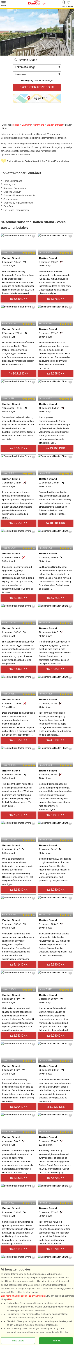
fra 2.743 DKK (18, 1035)
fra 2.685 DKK (55, 669)
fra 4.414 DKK (18, 964)
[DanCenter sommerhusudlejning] (37, 4)
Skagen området (55, 125)
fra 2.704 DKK (18, 1106)
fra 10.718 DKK (18, 373)
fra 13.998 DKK (55, 448)
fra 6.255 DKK (18, 523)
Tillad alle (56, 1340)
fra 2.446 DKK (18, 669)
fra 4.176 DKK (55, 298)
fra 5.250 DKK (55, 889)
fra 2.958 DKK (18, 597)
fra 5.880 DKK (55, 964)
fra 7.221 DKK (18, 815)
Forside (15, 125)
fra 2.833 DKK (18, 1177)
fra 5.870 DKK (55, 1248)
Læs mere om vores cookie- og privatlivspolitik (23, 1296)
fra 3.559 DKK (18, 298)
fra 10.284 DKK (55, 523)
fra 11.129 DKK (55, 1106)
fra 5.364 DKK (18, 448)
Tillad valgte (18, 1340)
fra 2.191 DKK (55, 815)
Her (10, 1299)
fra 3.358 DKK (55, 373)
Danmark (26, 125)
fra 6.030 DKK (55, 1035)
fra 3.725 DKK (55, 597)
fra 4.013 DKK (55, 740)
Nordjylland (38, 125)
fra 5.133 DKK (18, 889)
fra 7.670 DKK (55, 1177)
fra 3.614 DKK (18, 1248)
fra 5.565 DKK (18, 740)
